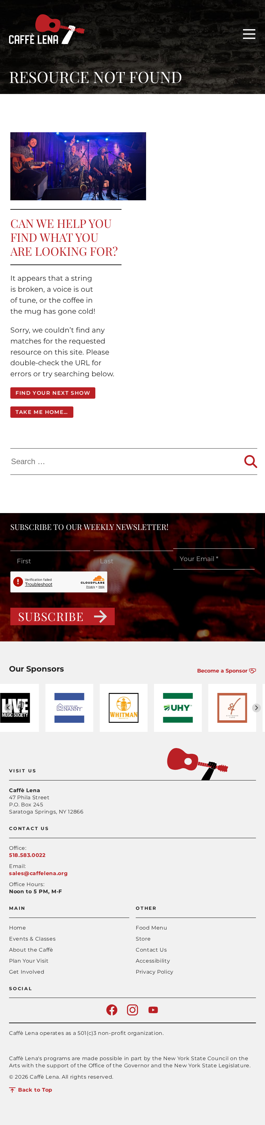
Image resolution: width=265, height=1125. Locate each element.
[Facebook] (111, 1014)
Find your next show (53, 393)
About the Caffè (31, 950)
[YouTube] (153, 1014)
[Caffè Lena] (47, 42)
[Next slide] (256, 708)
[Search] (250, 461)
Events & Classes (32, 939)
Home (17, 928)
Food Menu (151, 928)
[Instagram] (132, 1014)
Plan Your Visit (29, 961)
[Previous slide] (8, 708)
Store (143, 939)
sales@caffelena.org (38, 873)
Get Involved (27, 972)
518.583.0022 (27, 855)
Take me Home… (42, 412)
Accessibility (153, 961)
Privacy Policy (155, 972)
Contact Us (151, 950)
